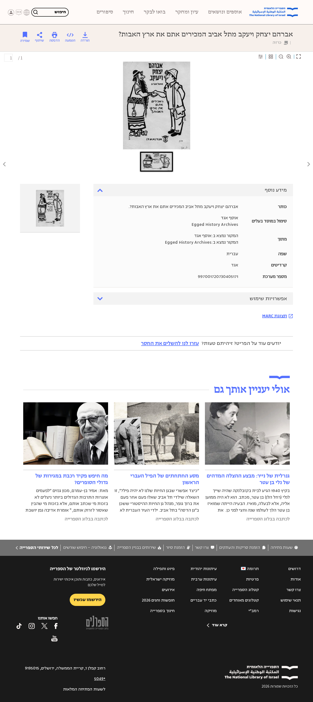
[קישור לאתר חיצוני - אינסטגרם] (32, 626)
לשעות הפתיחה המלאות (84, 689)
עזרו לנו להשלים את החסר (170, 343)
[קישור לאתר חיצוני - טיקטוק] (19, 626)
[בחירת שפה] (26, 12)
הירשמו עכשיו (87, 599)
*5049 (99, 679)
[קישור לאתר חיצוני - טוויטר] (44, 626)
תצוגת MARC (274, 315)
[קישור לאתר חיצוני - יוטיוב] (54, 638)
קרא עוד (219, 625)
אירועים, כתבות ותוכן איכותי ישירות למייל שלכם (79, 582)
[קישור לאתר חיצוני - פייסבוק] (55, 626)
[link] (284, 548)
